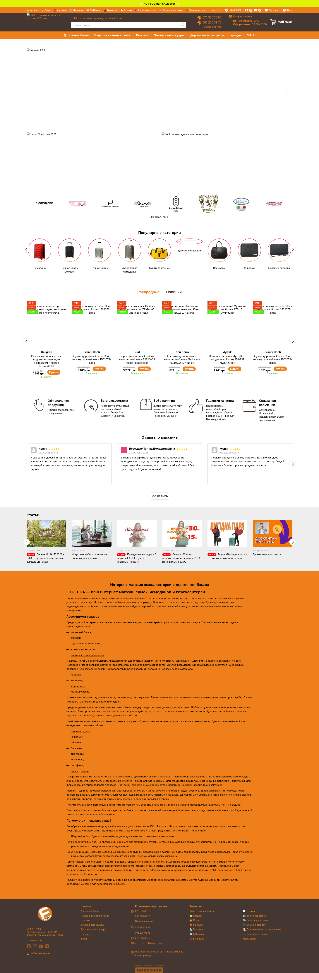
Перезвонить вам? (212, 27)
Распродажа (148, 292)
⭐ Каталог (32, 10)
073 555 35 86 (212, 17)
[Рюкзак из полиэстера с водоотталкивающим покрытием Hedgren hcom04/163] (46, 324)
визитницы (77, 753)
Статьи (33, 515)
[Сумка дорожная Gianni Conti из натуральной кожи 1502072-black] (92, 324)
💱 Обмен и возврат (195, 10)
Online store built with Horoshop (149, 965)
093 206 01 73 (212, 22)
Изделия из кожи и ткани (112, 35)
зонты (135, 804)
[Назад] (26, 249)
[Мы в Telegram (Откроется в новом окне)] (259, 10)
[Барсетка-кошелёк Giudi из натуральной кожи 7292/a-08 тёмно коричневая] (137, 324)
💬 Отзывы (126, 10)
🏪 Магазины (76, 10)
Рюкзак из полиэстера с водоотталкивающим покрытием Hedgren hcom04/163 (46, 361)
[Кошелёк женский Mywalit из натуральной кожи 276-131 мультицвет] (227, 324)
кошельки (76, 736)
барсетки (76, 748)
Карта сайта (249, 938)
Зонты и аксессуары (169, 35)
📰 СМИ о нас (93, 10)
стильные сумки (80, 731)
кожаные (76, 674)
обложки (76, 742)
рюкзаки (76, 637)
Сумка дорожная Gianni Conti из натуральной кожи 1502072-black (91, 359)
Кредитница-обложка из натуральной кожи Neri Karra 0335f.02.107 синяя (182, 359)
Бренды (236, 35)
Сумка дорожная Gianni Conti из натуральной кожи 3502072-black (272, 359)
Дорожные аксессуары (207, 35)
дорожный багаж (81, 632)
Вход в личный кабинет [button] (202, 911)
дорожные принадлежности (87, 654)
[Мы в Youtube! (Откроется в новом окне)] (255, 10)
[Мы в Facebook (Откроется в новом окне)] (246, 10)
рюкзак (147, 602)
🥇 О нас (45, 10)
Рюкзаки (142, 35)
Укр (213, 10)
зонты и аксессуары (83, 649)
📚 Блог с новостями (145, 10)
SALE (251, 35)
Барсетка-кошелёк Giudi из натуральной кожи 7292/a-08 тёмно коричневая (137, 359)
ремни (85, 770)
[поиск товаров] (183, 25)
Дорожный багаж (76, 35)
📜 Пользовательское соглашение (262, 929)
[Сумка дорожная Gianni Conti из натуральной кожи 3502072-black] (272, 324)
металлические (80, 691)
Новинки (174, 292)
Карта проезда (143, 955)
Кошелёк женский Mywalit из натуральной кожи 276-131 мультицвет (227, 359)
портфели (77, 765)
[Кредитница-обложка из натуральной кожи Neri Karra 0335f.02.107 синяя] (182, 324)
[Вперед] (292, 249)
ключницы (77, 759)
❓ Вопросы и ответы (255, 934)
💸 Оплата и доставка (170, 10)
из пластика (78, 686)
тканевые (76, 680)
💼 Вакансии (110, 10)
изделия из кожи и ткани (85, 643)
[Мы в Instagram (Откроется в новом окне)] (250, 10)
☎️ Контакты (60, 10)
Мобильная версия (40, 953)
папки (74, 770)
